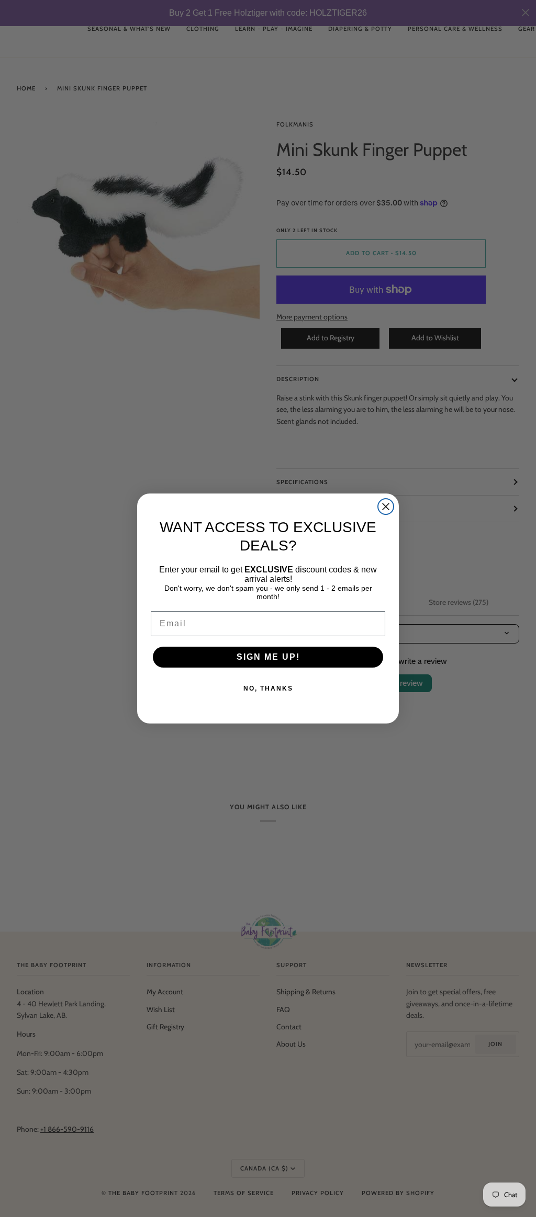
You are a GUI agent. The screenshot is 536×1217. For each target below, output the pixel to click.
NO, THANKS (268, 688)
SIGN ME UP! (268, 656)
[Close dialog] (386, 506)
